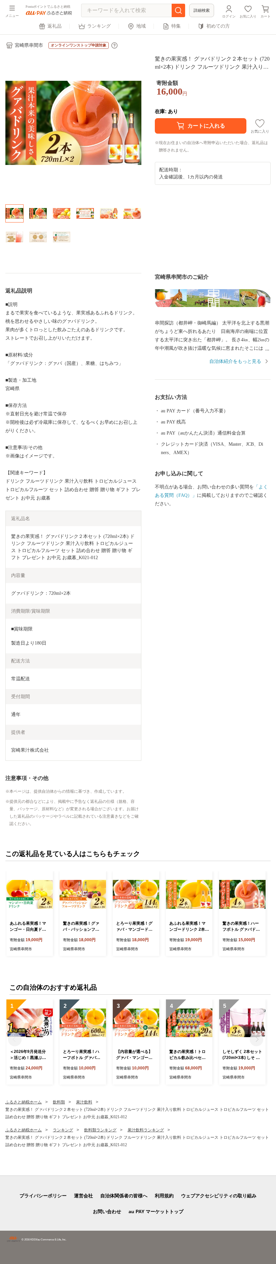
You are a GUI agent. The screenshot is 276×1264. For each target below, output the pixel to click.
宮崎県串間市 (29, 45)
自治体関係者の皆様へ (123, 1195)
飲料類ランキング (100, 1130)
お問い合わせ (107, 1211)
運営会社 (83, 1195)
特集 (176, 26)
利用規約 (164, 1195)
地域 (141, 26)
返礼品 (54, 26)
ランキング (99, 26)
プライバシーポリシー (43, 1195)
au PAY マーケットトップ (156, 1211)
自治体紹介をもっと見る (235, 361)
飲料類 (59, 1102)
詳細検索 (202, 10)
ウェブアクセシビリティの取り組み (218, 1195)
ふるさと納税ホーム (23, 1102)
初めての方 (218, 26)
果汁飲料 (84, 1102)
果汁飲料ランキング (146, 1130)
